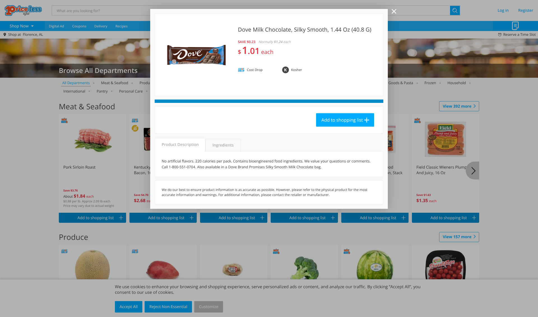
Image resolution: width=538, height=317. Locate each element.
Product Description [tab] (180, 144)
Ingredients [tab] (222, 145)
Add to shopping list (342, 120)
